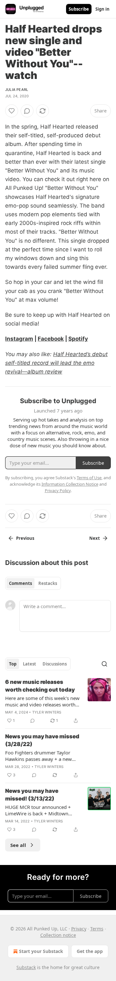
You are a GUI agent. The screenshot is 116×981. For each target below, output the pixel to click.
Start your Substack (41, 951)
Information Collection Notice (70, 484)
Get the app (90, 951)
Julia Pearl (16, 89)
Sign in (102, 9)
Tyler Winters (47, 712)
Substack (26, 967)
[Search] (104, 663)
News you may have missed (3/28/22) (42, 740)
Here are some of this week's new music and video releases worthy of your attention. (42, 701)
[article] (58, 701)
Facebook (51, 338)
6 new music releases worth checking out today (40, 686)
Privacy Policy (58, 490)
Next (94, 538)
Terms (96, 929)
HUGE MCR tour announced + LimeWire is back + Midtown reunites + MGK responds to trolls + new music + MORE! (42, 810)
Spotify (78, 338)
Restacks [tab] (47, 583)
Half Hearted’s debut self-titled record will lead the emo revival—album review (56, 363)
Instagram (19, 338)
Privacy (78, 929)
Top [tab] (12, 664)
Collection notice (58, 935)
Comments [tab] (20, 583)
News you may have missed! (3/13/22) (31, 795)
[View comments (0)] (27, 110)
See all (18, 845)
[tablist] (33, 583)
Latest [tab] (29, 664)
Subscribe (79, 9)
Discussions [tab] (55, 664)
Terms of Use (89, 478)
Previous (25, 538)
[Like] (11, 110)
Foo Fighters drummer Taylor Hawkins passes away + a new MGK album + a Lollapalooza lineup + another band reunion (39, 755)
